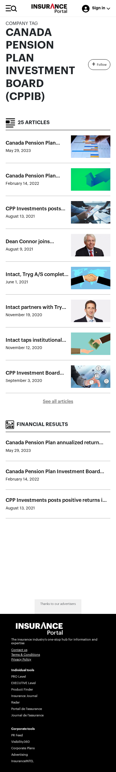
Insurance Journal (24, 696)
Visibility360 (20, 741)
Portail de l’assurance (26, 708)
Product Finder (22, 689)
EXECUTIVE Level (23, 683)
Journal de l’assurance (27, 715)
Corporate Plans (23, 748)
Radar (15, 702)
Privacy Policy (21, 659)
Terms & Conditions (25, 654)
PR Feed (17, 735)
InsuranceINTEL (22, 761)
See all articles (58, 401)
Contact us (19, 650)
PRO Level (18, 676)
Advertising (19, 754)
